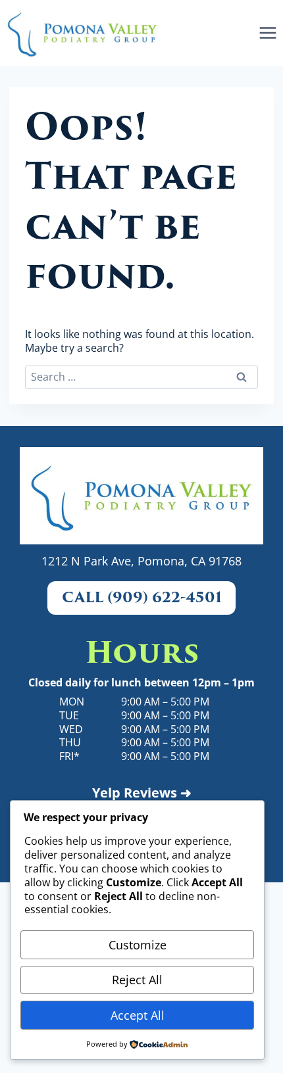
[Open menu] (267, 32)
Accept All (138, 1015)
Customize (138, 944)
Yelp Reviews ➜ (142, 792)
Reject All (137, 979)
